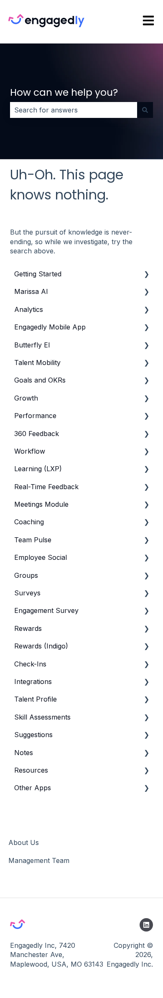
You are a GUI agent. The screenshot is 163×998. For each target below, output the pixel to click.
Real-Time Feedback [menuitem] (46, 486)
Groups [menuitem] (26, 575)
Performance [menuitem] (35, 415)
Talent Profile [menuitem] (35, 699)
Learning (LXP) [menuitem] (38, 469)
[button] (146, 274)
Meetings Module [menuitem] (41, 504)
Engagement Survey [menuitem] (46, 610)
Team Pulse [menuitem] (32, 540)
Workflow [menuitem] (29, 451)
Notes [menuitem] (23, 752)
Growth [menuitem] (26, 398)
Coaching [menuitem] (29, 522)
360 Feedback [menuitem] (36, 433)
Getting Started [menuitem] (37, 274)
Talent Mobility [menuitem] (37, 362)
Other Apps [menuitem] (32, 788)
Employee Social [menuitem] (40, 557)
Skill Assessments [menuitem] (42, 717)
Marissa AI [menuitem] (31, 291)
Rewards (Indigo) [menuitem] (41, 646)
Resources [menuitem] (31, 770)
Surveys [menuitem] (27, 593)
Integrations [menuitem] (33, 681)
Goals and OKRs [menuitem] (40, 380)
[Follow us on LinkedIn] (146, 925)
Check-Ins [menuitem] (30, 664)
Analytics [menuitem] (28, 309)
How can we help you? (64, 92)
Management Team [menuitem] (38, 860)
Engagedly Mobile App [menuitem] (50, 327)
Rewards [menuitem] (28, 628)
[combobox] (73, 110)
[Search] (145, 110)
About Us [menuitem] (23, 842)
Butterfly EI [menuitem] (32, 345)
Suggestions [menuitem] (33, 734)
